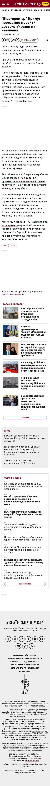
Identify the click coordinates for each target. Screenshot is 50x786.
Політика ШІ (15, 662)
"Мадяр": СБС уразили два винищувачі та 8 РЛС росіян (19, 462)
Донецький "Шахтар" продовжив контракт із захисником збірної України (22, 550)
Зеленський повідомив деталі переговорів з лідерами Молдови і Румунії (23, 527)
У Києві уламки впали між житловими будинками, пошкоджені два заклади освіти (32, 314)
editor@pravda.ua (32, 760)
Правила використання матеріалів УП (25, 658)
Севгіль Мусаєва (34, 756)
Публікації (16, 10)
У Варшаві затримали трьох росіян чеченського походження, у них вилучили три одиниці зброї (33, 403)
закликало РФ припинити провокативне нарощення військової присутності (23, 181)
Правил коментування (13, 294)
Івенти (33, 655)
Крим (5, 245)
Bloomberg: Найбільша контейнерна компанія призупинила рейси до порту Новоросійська (33, 366)
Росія (14, 245)
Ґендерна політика (31, 662)
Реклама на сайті (20, 655)
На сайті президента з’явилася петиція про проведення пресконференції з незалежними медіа (22, 500)
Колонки (38, 10)
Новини (5, 10)
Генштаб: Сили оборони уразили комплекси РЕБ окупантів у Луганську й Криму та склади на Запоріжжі (22, 450)
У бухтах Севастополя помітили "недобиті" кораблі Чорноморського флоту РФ (24, 438)
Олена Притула (34, 758)
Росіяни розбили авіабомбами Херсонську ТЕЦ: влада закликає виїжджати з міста (33, 383)
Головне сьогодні (13, 304)
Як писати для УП (18, 668)
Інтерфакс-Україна (38, 714)
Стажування (33, 668)
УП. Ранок (27, 10)
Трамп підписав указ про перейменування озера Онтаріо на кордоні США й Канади (23, 575)
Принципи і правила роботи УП (25, 665)
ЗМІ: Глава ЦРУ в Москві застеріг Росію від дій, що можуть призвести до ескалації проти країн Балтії (33, 350)
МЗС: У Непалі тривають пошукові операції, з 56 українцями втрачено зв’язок (23, 514)
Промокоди (24, 671)
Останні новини (13, 478)
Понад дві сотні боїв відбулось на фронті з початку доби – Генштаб (23, 538)
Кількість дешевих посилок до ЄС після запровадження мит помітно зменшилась (23, 486)
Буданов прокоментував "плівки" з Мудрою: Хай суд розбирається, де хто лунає (33, 332)
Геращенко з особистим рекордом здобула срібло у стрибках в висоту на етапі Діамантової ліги (23, 562)
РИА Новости (26, 59)
